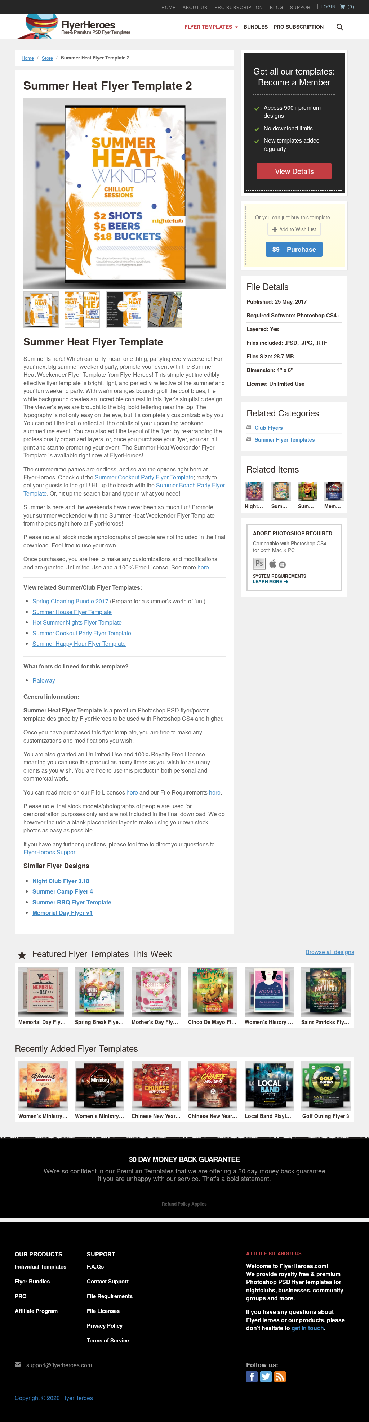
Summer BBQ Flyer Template (71, 902)
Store (47, 57)
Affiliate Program (36, 1311)
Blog (276, 7)
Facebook (252, 1376)
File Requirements (110, 1296)
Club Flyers (269, 428)
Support (302, 7)
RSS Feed (280, 1376)
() (350, 6)
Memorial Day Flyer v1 (62, 912)
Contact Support (108, 1281)
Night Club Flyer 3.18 (60, 881)
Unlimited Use (286, 384)
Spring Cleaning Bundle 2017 (70, 601)
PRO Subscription (238, 7)
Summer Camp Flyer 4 (62, 891)
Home (168, 7)
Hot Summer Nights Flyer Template (77, 622)
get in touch (308, 1328)
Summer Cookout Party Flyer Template (144, 477)
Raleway (43, 680)
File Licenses (103, 1311)
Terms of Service (108, 1340)
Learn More (268, 581)
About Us (195, 7)
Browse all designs (330, 952)
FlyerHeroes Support (50, 852)
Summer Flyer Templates (285, 440)
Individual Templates (40, 1266)
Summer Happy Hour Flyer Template (79, 643)
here (203, 567)
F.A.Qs (95, 1266)
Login (328, 6)
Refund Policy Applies (184, 1203)
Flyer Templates (208, 26)
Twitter (266, 1376)
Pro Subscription (299, 26)
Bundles (256, 26)
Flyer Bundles (32, 1281)
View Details (294, 171)
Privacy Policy (105, 1325)
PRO (21, 1296)
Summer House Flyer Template (72, 612)
